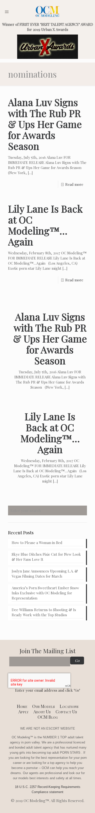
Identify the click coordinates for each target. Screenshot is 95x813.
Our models (43, 706)
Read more (74, 184)
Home (22, 706)
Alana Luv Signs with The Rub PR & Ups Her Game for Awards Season (45, 124)
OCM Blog (48, 717)
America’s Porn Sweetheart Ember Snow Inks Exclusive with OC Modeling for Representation (45, 592)
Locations (69, 706)
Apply (23, 712)
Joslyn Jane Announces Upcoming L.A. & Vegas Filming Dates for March (45, 574)
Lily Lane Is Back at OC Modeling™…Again (45, 225)
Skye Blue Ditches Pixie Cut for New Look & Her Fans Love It (46, 557)
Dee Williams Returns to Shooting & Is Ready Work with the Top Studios (44, 612)
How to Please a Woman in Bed (37, 542)
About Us (42, 712)
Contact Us (66, 712)
